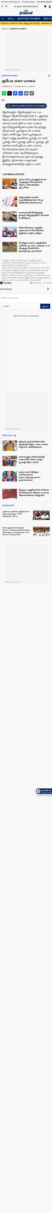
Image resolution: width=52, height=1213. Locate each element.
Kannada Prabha (28, 2)
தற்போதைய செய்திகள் (28, 19)
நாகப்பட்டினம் (10, 76)
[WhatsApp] (4, 93)
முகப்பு (11, 19)
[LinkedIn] (20, 93)
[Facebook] (15, 93)
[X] (9, 93)
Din (3, 100)
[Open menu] (2, 6)
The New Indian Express (10, 2)
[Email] (26, 93)
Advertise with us (13, 69)
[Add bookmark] (49, 76)
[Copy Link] (32, 93)
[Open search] (6, 6)
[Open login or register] (50, 6)
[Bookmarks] (45, 6)
